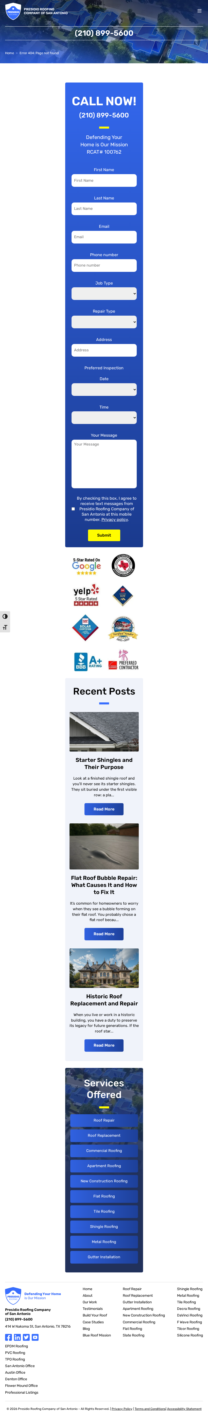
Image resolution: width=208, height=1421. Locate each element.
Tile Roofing (104, 1211)
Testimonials (93, 1309)
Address (104, 339)
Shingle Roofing (104, 1226)
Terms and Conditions (150, 1409)
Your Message (104, 435)
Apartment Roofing (104, 1166)
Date (104, 378)
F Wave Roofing (189, 1322)
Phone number (104, 254)
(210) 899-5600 (104, 33)
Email (104, 226)
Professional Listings (21, 1392)
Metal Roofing (104, 1242)
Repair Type (104, 311)
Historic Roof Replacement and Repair (104, 1000)
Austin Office (15, 1372)
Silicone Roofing (190, 1335)
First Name (104, 169)
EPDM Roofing (16, 1346)
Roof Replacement (104, 1135)
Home (9, 53)
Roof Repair (104, 1120)
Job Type (104, 283)
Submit (104, 535)
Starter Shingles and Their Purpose (104, 763)
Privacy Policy (122, 1409)
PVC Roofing (15, 1353)
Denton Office (16, 1379)
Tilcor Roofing (188, 1329)
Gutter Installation (104, 1257)
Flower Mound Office (21, 1386)
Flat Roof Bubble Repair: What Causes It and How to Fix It (104, 885)
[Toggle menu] (199, 11)
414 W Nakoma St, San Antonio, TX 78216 (38, 1326)
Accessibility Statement (184, 1409)
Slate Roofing (133, 1335)
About (87, 1295)
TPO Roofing (15, 1359)
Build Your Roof (95, 1315)
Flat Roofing (104, 1196)
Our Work (90, 1302)
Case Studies (93, 1322)
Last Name (104, 198)
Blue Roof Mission (97, 1335)
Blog (86, 1329)
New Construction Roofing (104, 1181)
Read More (104, 809)
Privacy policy (114, 519)
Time (104, 407)
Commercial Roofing (104, 1150)
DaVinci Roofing (189, 1315)
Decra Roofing (188, 1309)
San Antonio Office (20, 1366)
